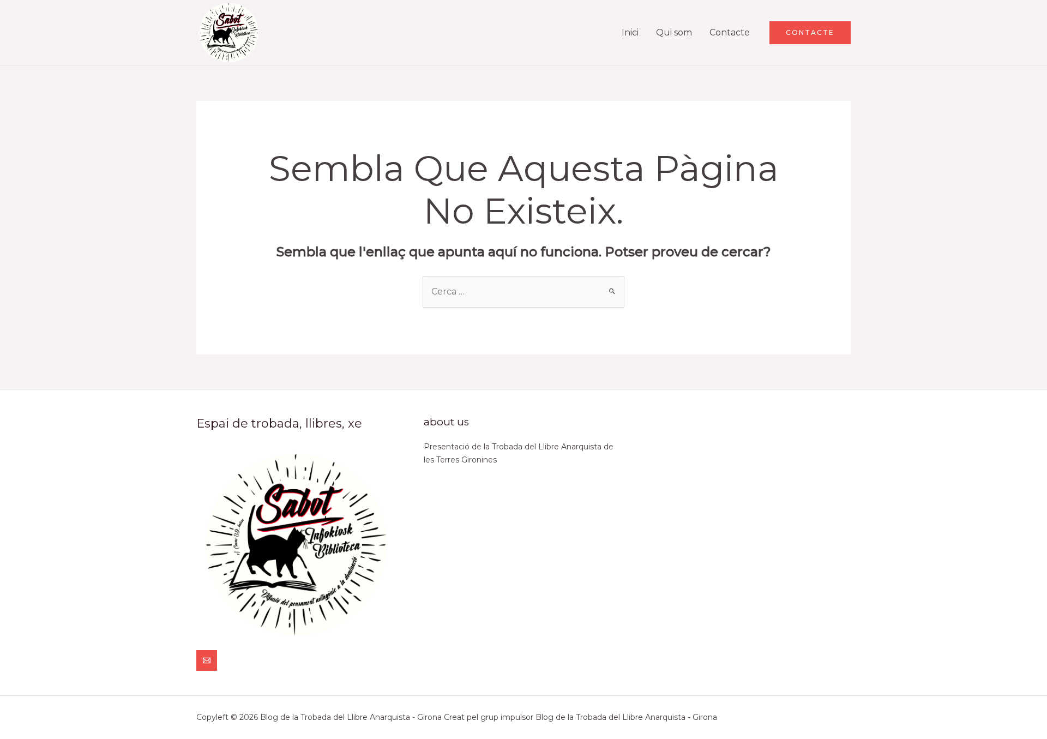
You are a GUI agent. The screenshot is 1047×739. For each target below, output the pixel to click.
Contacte (729, 32)
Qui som (674, 32)
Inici (630, 32)
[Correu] (206, 660)
